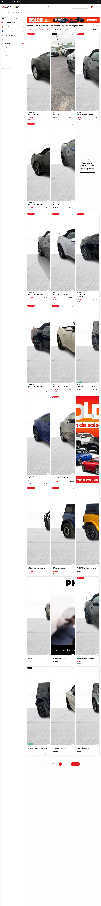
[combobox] (50, 12)
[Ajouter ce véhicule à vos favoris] (48, 34)
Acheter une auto (28, 7)
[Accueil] (10, 7)
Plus (60, 7)
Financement (51, 7)
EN (98, 1)
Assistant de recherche (81, 7)
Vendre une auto (40, 7)
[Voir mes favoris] (92, 7)
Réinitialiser (20, 18)
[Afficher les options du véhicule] (48, 111)
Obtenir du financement (87, 174)
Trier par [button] (95, 29)
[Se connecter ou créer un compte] (97, 7)
